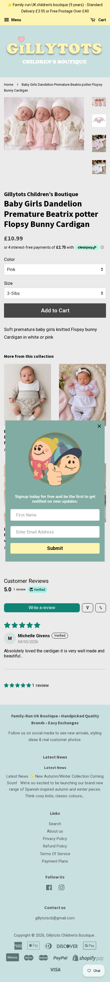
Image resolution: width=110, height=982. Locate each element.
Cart (101, 20)
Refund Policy (55, 846)
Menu (15, 20)
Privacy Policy (55, 839)
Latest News (55, 757)
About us (55, 831)
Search (55, 824)
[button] (18, 685)
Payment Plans (55, 861)
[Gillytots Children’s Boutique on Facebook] (49, 888)
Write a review (42, 607)
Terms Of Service (55, 854)
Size (8, 283)
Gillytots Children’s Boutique (70, 935)
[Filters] (87, 607)
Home (8, 85)
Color (9, 259)
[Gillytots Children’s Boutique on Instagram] (61, 888)
